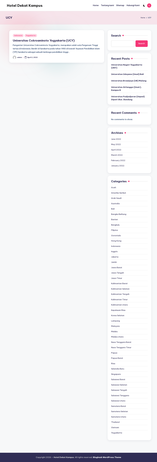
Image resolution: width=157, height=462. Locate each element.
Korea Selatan (117, 315)
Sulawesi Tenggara (120, 395)
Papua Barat (117, 358)
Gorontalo (116, 235)
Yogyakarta (31, 35)
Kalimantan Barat (119, 283)
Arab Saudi (116, 198)
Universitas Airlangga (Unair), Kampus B (126, 88)
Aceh (113, 187)
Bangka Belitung (118, 214)
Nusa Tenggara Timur (121, 347)
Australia (115, 203)
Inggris (114, 251)
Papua (114, 353)
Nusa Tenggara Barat (121, 342)
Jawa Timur (116, 278)
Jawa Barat (116, 267)
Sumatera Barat (118, 406)
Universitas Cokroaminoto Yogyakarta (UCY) (44, 40)
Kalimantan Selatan (120, 289)
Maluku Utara (117, 337)
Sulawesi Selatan (119, 385)
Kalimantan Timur (119, 299)
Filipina (114, 230)
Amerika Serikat (118, 193)
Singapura (116, 374)
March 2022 (117, 155)
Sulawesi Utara (118, 401)
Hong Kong (116, 241)
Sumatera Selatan (119, 411)
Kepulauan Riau (118, 310)
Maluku (114, 331)
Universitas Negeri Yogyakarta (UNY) (126, 66)
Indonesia (18, 35)
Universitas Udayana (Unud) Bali (127, 74)
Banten (114, 219)
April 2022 (116, 149)
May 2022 (116, 144)
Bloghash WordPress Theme (107, 457)
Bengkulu (115, 225)
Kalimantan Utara (119, 305)
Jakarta (114, 257)
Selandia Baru (117, 369)
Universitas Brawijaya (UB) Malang (128, 80)
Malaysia (115, 326)
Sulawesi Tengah (119, 390)
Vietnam (115, 427)
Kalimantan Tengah (120, 294)
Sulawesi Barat (118, 379)
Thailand (115, 422)
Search (116, 35)
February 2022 (118, 160)
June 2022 (116, 139)
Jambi (114, 262)
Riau (113, 363)
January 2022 (117, 165)
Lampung (115, 321)
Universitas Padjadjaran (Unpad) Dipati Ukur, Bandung (128, 98)
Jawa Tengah (117, 273)
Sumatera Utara (118, 417)
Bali (113, 209)
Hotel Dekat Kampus (25, 5)
